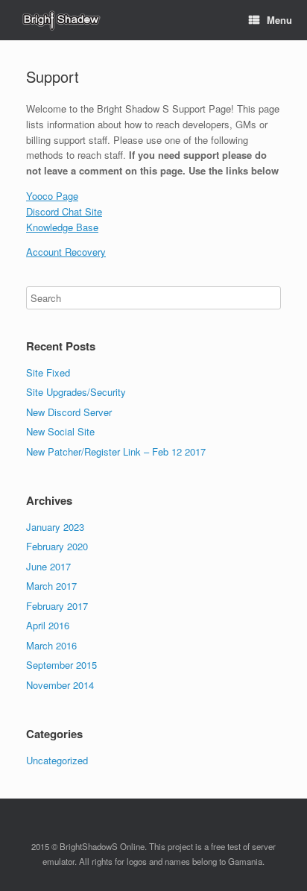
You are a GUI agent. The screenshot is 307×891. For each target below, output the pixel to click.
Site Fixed (48, 372)
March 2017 (51, 586)
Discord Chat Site (64, 211)
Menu (279, 20)
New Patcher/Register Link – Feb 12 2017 (116, 451)
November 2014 (60, 685)
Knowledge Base (62, 227)
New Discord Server (69, 412)
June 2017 (48, 566)
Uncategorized (57, 760)
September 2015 (61, 665)
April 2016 (47, 625)
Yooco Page (52, 196)
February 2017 (57, 606)
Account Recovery (66, 252)
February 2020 (57, 546)
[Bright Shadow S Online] (60, 20)
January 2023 (55, 527)
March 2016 (51, 645)
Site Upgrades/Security (76, 392)
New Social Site (60, 431)
